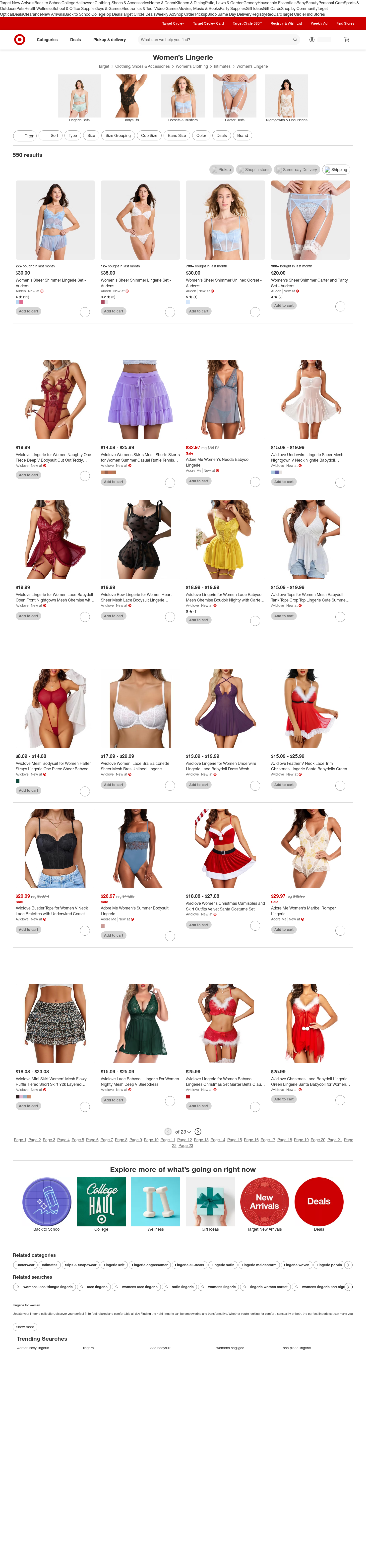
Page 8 (121, 1139)
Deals (18, 14)
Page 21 (334, 1139)
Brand (242, 135)
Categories (47, 39)
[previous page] (168, 1132)
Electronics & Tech (138, 8)
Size (91, 135)
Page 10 (151, 1139)
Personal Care (331, 2)
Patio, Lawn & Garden (224, 2)
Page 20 (318, 1139)
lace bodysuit (160, 1348)
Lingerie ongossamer (150, 1265)
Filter (28, 135)
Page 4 (63, 1139)
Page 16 (251, 1139)
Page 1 (20, 1139)
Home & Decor (162, 2)
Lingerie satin (223, 1265)
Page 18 (284, 1139)
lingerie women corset (269, 1287)
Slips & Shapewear (80, 1265)
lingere (88, 1348)
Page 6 (92, 1139)
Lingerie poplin (329, 1265)
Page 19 (301, 1139)
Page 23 (186, 1145)
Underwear (25, 1265)
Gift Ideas (254, 8)
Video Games (166, 8)
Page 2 (34, 1139)
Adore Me (193, 470)
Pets (20, 8)
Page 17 (268, 1139)
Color (201, 135)
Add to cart (28, 311)
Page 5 (78, 1139)
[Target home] (20, 40)
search (295, 39)
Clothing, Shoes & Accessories (122, 2)
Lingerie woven (296, 1265)
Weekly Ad (164, 14)
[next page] (198, 1132)
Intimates (222, 66)
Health (30, 8)
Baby (301, 2)
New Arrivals (53, 14)
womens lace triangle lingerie (48, 1287)
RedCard (274, 14)
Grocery (251, 2)
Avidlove (22, 465)
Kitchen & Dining (190, 2)
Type (73, 135)
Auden (21, 291)
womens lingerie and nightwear (328, 1287)
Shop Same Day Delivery (229, 14)
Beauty (312, 2)
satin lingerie (183, 1287)
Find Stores (315, 14)
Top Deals (113, 14)
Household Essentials (277, 2)
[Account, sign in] (321, 39)
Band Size (177, 135)
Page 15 (234, 1139)
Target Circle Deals (138, 14)
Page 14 (218, 1139)
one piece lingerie (297, 1348)
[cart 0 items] (346, 39)
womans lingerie (222, 1287)
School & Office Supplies (74, 8)
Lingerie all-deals (189, 1265)
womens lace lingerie (140, 1287)
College (68, 2)
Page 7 (107, 1139)
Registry (258, 14)
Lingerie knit (114, 1265)
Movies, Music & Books (199, 8)
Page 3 (49, 1139)
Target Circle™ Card (208, 23)
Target (103, 66)
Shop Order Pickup (190, 14)
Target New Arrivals (17, 2)
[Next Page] (348, 136)
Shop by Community (299, 8)
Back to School (47, 2)
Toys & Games (109, 8)
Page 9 (135, 1139)
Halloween (85, 2)
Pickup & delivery (109, 39)
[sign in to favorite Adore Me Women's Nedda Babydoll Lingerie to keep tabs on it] (255, 482)
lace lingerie (97, 1287)
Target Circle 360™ (247, 23)
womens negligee (230, 1348)
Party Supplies (233, 8)
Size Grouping (118, 135)
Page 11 (168, 1139)
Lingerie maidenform (259, 1265)
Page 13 (201, 1139)
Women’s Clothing (192, 66)
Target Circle (293, 14)
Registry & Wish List (286, 23)
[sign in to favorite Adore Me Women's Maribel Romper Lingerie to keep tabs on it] (340, 931)
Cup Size (149, 135)
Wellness (44, 8)
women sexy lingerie (33, 1348)
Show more (25, 1327)
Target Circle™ (173, 23)
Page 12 (184, 1139)
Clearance (32, 14)
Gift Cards (272, 8)
